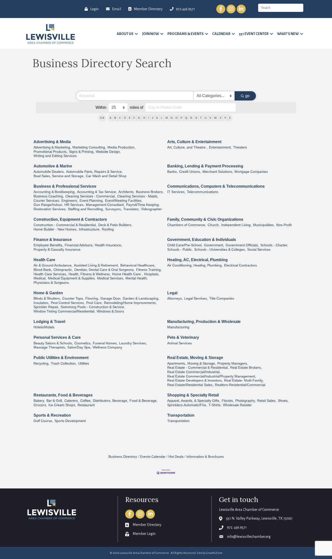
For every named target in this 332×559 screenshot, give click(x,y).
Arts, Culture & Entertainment (194, 142)
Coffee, (85, 401)
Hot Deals (175, 456)
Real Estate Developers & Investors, (195, 380)
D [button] (125, 117)
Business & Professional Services (65, 186)
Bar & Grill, (54, 401)
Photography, (245, 401)
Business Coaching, (49, 196)
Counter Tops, (73, 298)
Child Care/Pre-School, (184, 245)
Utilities (83, 363)
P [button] (181, 117)
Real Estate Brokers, (246, 367)
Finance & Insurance (53, 240)
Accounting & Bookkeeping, (55, 192)
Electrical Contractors (240, 265)
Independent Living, (236, 225)
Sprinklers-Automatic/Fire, (187, 405)
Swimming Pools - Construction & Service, (93, 307)
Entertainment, (220, 147)
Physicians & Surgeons (51, 282)
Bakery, (39, 401)
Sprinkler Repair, (46, 307)
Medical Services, (110, 278)
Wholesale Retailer (237, 405)
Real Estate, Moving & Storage (195, 358)
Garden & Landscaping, (141, 298)
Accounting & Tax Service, (97, 192)
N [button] (172, 117)
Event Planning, (91, 200)
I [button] (148, 117)
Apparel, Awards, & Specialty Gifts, (193, 401)
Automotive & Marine (53, 166)
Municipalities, (264, 225)
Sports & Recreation (52, 415)
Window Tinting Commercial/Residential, (64, 311)
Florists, (228, 401)
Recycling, (41, 363)
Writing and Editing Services (55, 156)
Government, (214, 245)
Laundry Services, (133, 343)
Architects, (126, 192)
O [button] (176, 117)
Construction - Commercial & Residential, (65, 225)
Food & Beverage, (143, 401)
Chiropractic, (63, 270)
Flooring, (92, 298)
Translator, (131, 209)
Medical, (40, 278)
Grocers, (40, 405)
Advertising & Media (52, 142)
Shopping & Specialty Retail (193, 395)
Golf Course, (43, 421)
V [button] (210, 117)
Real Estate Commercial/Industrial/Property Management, (211, 376)
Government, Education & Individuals (201, 240)
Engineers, (69, 200)
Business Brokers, (150, 192)
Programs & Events (185, 34)
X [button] (220, 117)
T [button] (201, 117)
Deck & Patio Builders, (115, 225)
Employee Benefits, (48, 245)
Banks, (172, 172)
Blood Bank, (43, 270)
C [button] (120, 117)
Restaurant (86, 405)
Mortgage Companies (251, 172)
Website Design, (108, 152)
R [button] (191, 117)
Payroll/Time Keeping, (143, 205)
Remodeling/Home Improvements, (130, 303)
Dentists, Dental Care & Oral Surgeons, (104, 270)
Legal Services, (196, 298)
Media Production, (121, 147)
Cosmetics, (82, 343)
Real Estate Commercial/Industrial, (193, 372)
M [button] (167, 117)
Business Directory (122, 456)
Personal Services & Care (57, 337)
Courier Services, (47, 200)
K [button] (157, 117)
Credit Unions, (190, 172)
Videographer (151, 209)
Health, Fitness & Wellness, (90, 274)
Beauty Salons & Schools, (53, 343)
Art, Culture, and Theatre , (187, 147)
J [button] (152, 117)
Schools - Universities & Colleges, (220, 249)
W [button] (215, 117)
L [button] (161, 117)
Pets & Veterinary (183, 337)
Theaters (240, 147)
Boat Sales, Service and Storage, (59, 176)
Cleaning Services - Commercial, (90, 196)
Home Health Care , (127, 274)
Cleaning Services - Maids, (137, 196)
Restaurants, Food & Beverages (63, 395)
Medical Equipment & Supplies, (72, 278)
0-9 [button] (102, 117)
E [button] (130, 117)
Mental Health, (136, 278)
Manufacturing (178, 327)
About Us (125, 34)
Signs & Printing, (81, 152)
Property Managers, (232, 363)
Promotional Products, (51, 152)
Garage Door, (110, 298)
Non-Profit (284, 225)
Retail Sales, (266, 401)
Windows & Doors (110, 311)
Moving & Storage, (201, 363)
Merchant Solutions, (217, 172)
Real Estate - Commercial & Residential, (198, 367)
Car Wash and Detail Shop (106, 176)
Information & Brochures (205, 456)
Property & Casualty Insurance (57, 249)
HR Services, (74, 205)
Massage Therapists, (50, 347)
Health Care (44, 260)
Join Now (150, 34)
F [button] (134, 117)
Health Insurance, (108, 245)
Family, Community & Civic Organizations (205, 219)
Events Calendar (153, 456)
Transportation (180, 415)
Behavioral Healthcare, (137, 265)
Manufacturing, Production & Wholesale (204, 322)
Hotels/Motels (44, 327)
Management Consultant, (105, 205)
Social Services (259, 249)
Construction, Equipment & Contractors (70, 219)
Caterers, (71, 401)
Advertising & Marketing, (52, 147)
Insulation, (41, 303)
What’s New (288, 34)
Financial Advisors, (79, 245)
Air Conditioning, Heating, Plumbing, (195, 265)
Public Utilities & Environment (61, 358)
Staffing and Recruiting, (86, 209)
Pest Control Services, (68, 303)
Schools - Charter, (274, 245)
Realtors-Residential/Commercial (240, 385)
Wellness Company (107, 347)
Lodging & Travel (49, 322)
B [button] (115, 117)
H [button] (144, 117)
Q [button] (186, 117)
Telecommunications (202, 192)
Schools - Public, (180, 249)
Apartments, (176, 363)
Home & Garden (48, 293)
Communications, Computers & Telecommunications (216, 186)
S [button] (196, 117)
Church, (214, 225)
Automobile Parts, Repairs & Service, (94, 172)
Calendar (221, 34)
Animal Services (179, 343)
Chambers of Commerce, (186, 225)
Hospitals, (151, 274)
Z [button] (230, 117)
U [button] (206, 117)
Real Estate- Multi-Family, (243, 380)
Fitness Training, (149, 270)
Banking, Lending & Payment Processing (205, 166)
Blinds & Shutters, (47, 298)
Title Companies (221, 298)
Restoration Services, (50, 209)
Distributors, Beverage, (110, 401)
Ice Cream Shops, (62, 405)
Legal (172, 293)
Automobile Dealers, (49, 172)
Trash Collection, (64, 363)
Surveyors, (113, 209)
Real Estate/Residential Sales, (190, 385)
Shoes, (283, 401)
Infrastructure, (89, 229)
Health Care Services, (50, 274)
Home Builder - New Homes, (55, 229)
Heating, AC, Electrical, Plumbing (197, 260)
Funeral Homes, (105, 343)
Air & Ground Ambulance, (53, 265)
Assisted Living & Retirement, (96, 265)
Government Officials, (242, 245)
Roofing (108, 229)
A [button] (110, 117)
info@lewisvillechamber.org (249, 537)
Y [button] (225, 117)
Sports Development (70, 421)
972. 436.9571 (237, 527)
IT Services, (176, 192)
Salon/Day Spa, (79, 347)
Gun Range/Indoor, (48, 205)
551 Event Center (254, 34)
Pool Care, (94, 303)
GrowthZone (214, 553)
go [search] (247, 96)
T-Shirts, (215, 405)
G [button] (139, 117)
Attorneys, (175, 298)
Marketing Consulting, (89, 147)
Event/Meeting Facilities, (123, 200)
